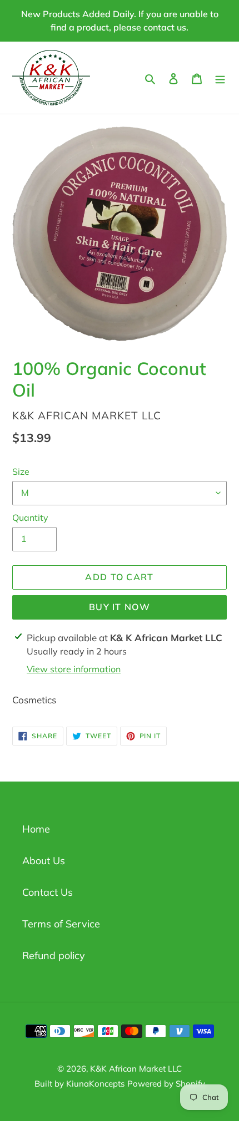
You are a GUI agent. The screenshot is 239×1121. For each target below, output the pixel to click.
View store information (74, 668)
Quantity (30, 517)
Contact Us (47, 892)
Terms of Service (61, 923)
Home (36, 829)
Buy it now (119, 606)
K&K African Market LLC (136, 1068)
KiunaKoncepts (95, 1083)
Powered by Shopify (166, 1083)
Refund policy (53, 955)
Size (20, 471)
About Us (43, 860)
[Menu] (220, 77)
